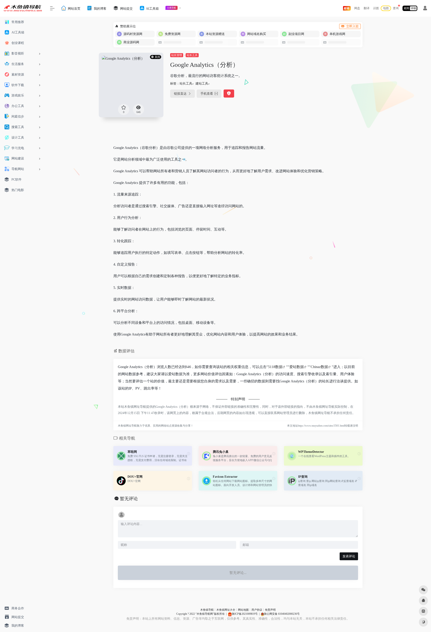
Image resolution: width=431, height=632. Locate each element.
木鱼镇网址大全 (225, 609)
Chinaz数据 (319, 367)
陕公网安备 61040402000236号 (282, 613)
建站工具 (202, 83)
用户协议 (256, 609)
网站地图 (243, 609)
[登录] (425, 8)
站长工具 (192, 55)
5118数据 (275, 367)
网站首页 (73, 8)
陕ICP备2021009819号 (245, 613)
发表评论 (349, 556)
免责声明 (270, 609)
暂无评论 (129, 498)
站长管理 (176, 55)
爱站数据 (296, 367)
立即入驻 (352, 26)
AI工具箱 (152, 8)
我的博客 (99, 8)
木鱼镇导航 (207, 609)
